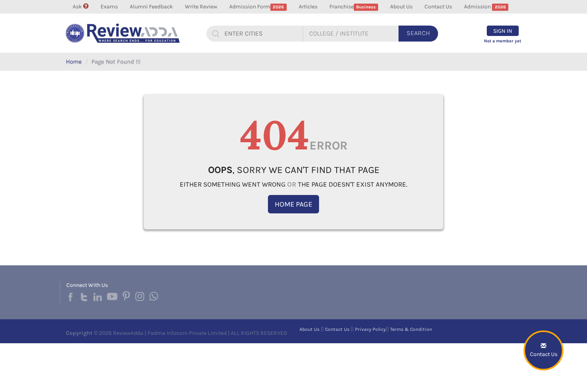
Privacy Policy (370, 329)
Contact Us (438, 6)
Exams (109, 6)
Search (418, 33)
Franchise (352, 6)
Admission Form (256, 6)
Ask (78, 6)
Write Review (201, 6)
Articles (308, 6)
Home (74, 61)
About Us (401, 6)
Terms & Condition (411, 329)
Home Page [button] (293, 204)
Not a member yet (502, 41)
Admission (485, 6)
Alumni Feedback (151, 6)
